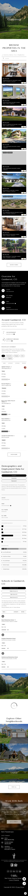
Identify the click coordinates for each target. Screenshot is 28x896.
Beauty (5, 358)
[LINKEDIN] (14, 871)
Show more (14, 454)
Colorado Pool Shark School (7, 435)
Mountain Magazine (6, 383)
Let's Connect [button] (14, 821)
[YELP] (17, 871)
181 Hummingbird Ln (6, 403)
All (4, 355)
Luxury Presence (14, 880)
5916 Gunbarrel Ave (6, 420)
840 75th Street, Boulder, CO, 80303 (8, 640)
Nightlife (10, 358)
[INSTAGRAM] (11, 871)
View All (14, 787)
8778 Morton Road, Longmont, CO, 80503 (9, 621)
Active (23, 355)
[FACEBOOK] (8, 871)
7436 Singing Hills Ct (6, 368)
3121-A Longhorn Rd (6, 385)
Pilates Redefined (5, 418)
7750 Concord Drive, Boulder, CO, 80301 (9, 658)
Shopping (16, 355)
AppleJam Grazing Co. (6, 366)
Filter (7, 58)
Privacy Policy (20, 887)
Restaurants (10, 355)
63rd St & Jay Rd (5, 437)
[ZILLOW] (20, 871)
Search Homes (14, 264)
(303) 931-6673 (8, 843)
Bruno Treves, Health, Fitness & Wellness (8, 401)
